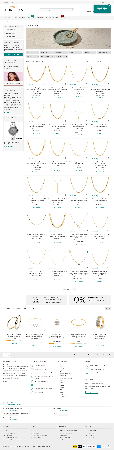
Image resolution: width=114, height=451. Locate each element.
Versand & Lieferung (38, 433)
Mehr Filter (58, 56)
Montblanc (63, 375)
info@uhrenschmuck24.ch (97, 369)
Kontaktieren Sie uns (100, 355)
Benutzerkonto (91, 11)
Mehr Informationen (9, 113)
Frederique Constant (66, 378)
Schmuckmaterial (103, 52)
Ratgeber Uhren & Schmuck (68, 439)
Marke (71, 52)
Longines (62, 364)
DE (103, 2)
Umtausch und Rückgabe (87, 355)
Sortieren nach (90, 61)
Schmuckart (58, 52)
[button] (12, 150)
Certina (62, 387)
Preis (28, 52)
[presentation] (5, 136)
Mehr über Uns (6, 381)
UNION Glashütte (65, 377)
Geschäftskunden (65, 437)
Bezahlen (35, 432)
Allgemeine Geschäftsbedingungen (70, 430)
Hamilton (62, 385)
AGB (109, 355)
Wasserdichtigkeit (10, 435)
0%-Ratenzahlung (65, 432)
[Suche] (72, 10)
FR (106, 2)
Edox (61, 389)
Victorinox (63, 396)
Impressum (91, 433)
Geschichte (91, 435)
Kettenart (86, 52)
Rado (61, 366)
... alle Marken (63, 398)
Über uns (76, 355)
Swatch (62, 394)
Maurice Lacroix (64, 371)
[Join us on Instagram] (8, 356)
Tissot (62, 368)
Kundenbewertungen (66, 433)
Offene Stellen (91, 437)
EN (109, 2)
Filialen (89, 432)
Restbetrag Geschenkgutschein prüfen (16, 439)
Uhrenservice (9, 430)
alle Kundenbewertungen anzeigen (12, 404)
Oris (61, 380)
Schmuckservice (10, 432)
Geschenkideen (37, 437)
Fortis (62, 382)
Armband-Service (10, 433)
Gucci (61, 370)
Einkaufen (35, 430)
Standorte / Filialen (95, 373)
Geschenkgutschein (11, 437)
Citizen (62, 392)
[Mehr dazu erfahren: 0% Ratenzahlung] (90, 300)
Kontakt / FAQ (92, 430)
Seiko (61, 391)
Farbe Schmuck (45, 56)
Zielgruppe (44, 52)
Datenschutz (64, 435)
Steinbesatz (30, 56)
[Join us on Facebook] (5, 356)
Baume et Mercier (65, 373)
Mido (61, 384)
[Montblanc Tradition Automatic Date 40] (13, 131)
